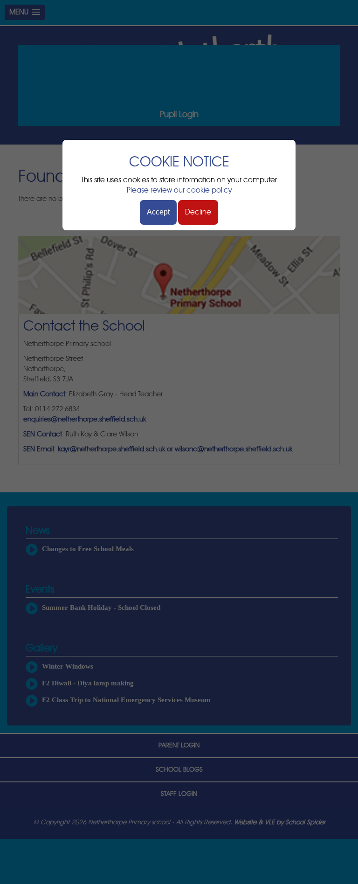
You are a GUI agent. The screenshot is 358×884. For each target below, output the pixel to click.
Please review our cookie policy (179, 190)
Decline (198, 212)
